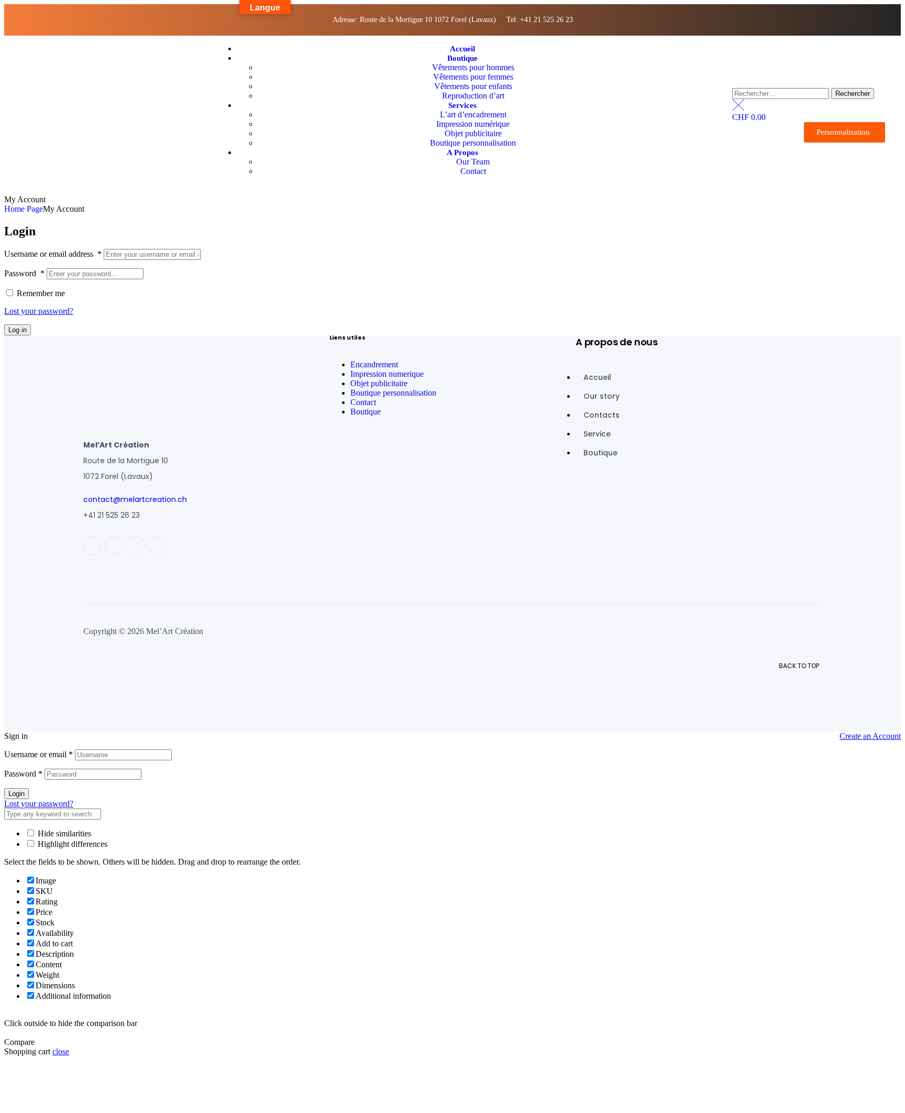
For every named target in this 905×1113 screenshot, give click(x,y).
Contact (363, 402)
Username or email (38, 754)
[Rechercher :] (781, 93)
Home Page (23, 208)
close (60, 1051)
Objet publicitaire (378, 383)
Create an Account (870, 736)
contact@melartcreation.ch (135, 499)
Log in (17, 330)
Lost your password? (38, 311)
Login (16, 794)
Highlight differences (71, 843)
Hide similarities (63, 833)
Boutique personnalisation (393, 392)
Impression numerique (387, 373)
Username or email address (53, 253)
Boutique (365, 411)
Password (24, 273)
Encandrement (374, 364)
